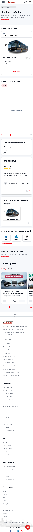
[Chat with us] (27, 526)
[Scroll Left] (28, 135)
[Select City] (30, 2)
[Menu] (4, 2)
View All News (4, 307)
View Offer (16, 71)
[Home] (10, 2)
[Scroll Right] (31, 135)
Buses (7, 7)
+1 (28, 57)
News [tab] (3, 268)
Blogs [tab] (10, 268)
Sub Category (7, 147)
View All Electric (5, 135)
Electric (4, 85)
